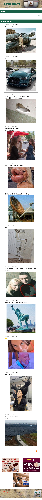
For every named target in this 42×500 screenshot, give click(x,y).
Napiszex (7, 8)
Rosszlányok (34, 8)
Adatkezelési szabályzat (5, 492)
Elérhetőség (3, 491)
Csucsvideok (12, 8)
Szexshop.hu (17, 8)
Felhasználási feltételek (5, 494)
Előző (6, 450)
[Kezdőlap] (13, 4)
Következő (34, 450)
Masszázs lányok (22, 8)
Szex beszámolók (28, 8)
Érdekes (16, 24)
